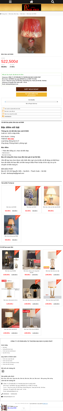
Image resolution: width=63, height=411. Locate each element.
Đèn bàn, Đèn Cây (13, 14)
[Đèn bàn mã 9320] (31, 199)
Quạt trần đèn (16, 378)
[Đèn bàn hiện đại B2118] (10, 322)
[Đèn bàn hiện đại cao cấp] (52, 263)
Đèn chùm (3, 378)
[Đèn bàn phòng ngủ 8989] (11, 228)
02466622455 (14, 394)
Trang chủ (4, 14)
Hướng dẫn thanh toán (8, 349)
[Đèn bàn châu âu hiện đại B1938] (51, 199)
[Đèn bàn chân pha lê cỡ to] (10, 292)
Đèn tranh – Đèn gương (41, 378)
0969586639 (31, 94)
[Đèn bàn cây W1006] (10, 263)
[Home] (31, 7)
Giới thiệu (5, 347)
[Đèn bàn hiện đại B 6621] (52, 292)
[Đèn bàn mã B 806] (11, 199)
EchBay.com (45, 403)
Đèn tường (50, 378)
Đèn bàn (22, 14)
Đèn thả (22, 378)
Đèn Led (32, 378)
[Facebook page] (3, 371)
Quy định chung (6, 352)
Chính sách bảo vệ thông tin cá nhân (11, 362)
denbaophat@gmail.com (9, 396)
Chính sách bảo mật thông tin (9, 351)
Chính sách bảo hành (7, 360)
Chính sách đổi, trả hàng (8, 364)
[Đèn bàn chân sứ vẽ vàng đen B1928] (31, 263)
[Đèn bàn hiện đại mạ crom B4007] (31, 292)
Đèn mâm (9, 378)
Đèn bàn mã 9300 (31, 14)
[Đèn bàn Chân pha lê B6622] (31, 322)
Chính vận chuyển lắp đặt (8, 359)
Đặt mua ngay (31, 89)
